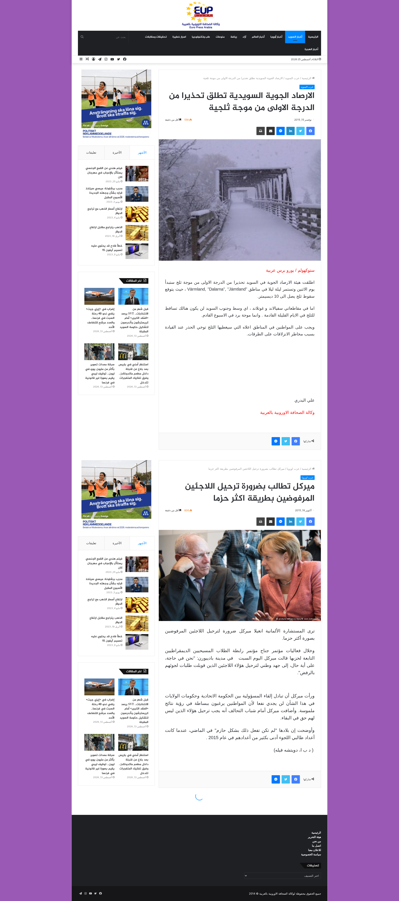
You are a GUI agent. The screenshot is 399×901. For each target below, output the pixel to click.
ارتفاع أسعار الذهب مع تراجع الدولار (104, 211)
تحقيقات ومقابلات (156, 37)
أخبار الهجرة (311, 49)
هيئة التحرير (314, 837)
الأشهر (142, 152)
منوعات (220, 37)
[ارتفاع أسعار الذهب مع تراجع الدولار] (137, 214)
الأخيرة (117, 152)
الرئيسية (313, 37)
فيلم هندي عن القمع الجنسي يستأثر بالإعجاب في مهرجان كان (104, 173)
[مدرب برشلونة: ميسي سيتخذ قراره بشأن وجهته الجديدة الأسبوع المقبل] (137, 194)
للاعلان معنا (314, 850)
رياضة (233, 37)
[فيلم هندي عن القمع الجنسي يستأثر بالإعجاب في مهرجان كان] (137, 173)
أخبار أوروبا (276, 37)
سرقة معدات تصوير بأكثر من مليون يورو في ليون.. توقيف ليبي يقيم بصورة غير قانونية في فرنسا (100, 373)
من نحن (316, 841)
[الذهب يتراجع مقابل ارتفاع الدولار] (137, 233)
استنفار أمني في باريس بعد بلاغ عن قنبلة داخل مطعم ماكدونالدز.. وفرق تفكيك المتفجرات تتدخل (133, 373)
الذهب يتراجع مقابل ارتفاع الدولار (106, 229)
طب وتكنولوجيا (201, 37)
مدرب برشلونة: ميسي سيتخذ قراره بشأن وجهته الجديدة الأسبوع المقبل (104, 193)
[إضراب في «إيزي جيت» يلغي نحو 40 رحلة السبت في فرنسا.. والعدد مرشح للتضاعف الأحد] (99, 296)
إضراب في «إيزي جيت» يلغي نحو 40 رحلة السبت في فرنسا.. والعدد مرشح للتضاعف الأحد (100, 318)
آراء (244, 37)
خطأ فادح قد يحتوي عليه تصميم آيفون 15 (106, 248)
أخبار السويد (295, 37)
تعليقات (91, 152)
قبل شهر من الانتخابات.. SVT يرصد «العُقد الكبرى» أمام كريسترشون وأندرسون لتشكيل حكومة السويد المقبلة (134, 320)
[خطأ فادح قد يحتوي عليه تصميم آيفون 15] (137, 251)
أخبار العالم (258, 37)
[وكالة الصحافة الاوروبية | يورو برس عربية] (199, 15)
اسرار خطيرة (179, 37)
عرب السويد (292, 78)
